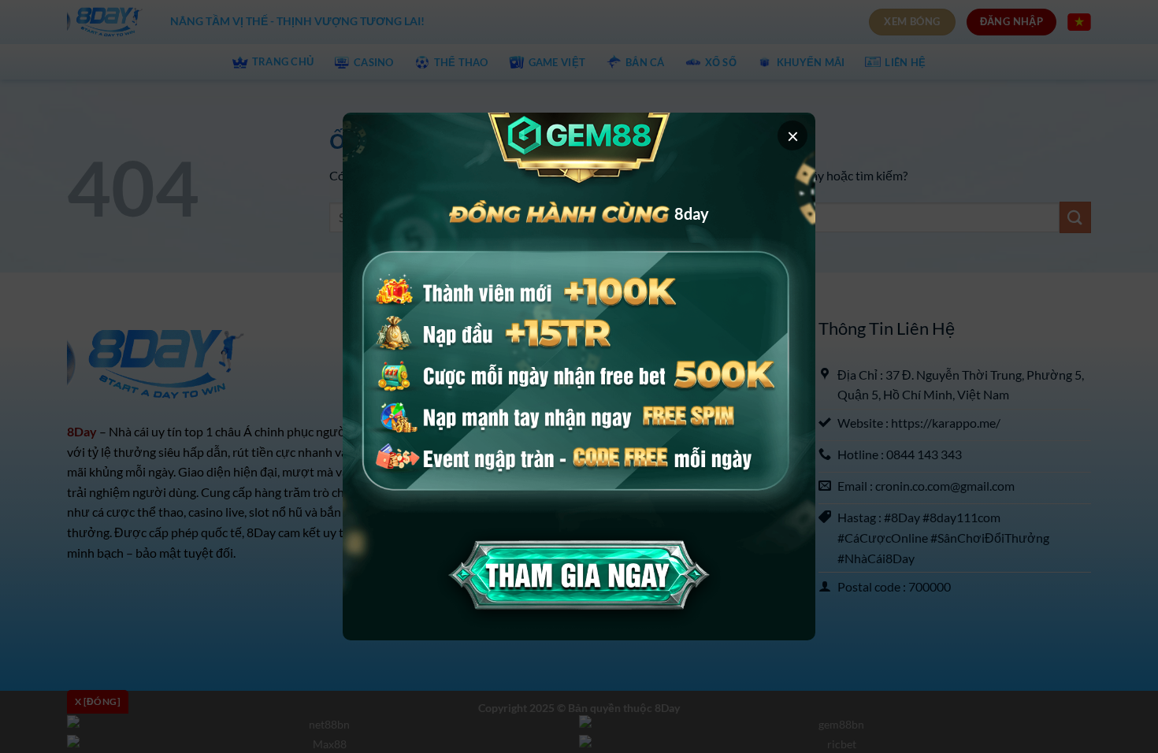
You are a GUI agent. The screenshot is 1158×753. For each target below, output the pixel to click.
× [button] (793, 135)
